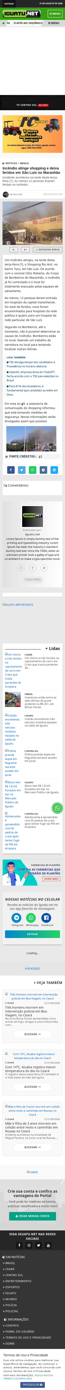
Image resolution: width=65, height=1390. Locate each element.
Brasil (10, 1263)
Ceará (9, 1269)
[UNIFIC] (32, 1172)
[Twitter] (44, 568)
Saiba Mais (32, 579)
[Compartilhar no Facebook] (11, 470)
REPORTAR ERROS (49, 249)
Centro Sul (14, 1275)
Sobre (10, 1343)
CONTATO (12, 1325)
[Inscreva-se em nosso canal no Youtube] (48, 1245)
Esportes (12, 1287)
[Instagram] (20, 568)
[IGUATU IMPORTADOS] (17, 604)
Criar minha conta (34, 1216)
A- (13, 249)
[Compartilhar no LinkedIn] (54, 470)
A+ (25, 249)
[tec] (32, 134)
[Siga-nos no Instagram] (29, 1245)
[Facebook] (32, 568)
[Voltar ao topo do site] (60, 764)
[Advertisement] (32, 60)
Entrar (9, 3)
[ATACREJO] (32, 968)
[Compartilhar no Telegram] (43, 470)
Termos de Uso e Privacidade (28, 1337)
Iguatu (10, 1293)
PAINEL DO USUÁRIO (19, 1331)
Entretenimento (18, 1281)
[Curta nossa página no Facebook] (19, 1245)
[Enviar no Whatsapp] (33, 470)
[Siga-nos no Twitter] (38, 1245)
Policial (11, 1311)
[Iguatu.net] (21, 13)
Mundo (11, 1299)
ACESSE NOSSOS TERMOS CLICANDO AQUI (28, 1377)
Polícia (11, 1305)
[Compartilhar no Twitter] (22, 470)
